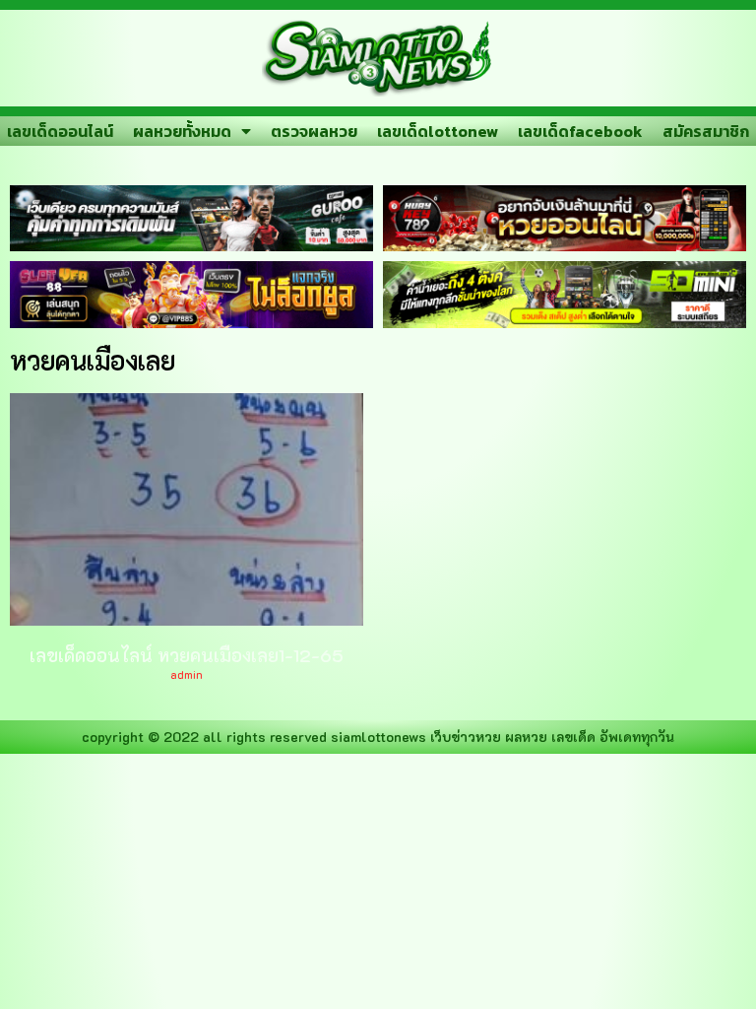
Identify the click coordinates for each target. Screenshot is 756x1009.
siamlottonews (378, 736)
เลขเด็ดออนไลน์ (60, 131)
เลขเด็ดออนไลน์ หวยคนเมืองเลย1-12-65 (187, 655)
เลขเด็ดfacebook (580, 131)
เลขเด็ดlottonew (437, 131)
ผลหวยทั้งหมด (182, 131)
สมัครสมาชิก (705, 131)
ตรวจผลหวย (314, 131)
